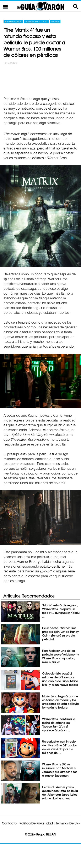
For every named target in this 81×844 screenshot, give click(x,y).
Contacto (9, 823)
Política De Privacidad (36, 823)
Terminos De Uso (68, 823)
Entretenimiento (13, 21)
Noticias (55, 21)
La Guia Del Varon (40, 5)
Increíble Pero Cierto (36, 21)
